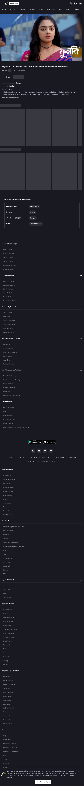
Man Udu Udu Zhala (9, 388)
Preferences (71, 457)
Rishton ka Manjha (8, 408)
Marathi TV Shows (8, 254)
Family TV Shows (8, 289)
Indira (5, 507)
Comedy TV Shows (8, 293)
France (5, 755)
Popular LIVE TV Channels (10, 580)
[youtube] (50, 451)
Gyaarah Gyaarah (8, 617)
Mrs (4, 550)
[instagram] (38, 451)
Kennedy (6, 535)
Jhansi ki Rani (7, 483)
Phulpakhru (6, 392)
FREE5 (41, 9)
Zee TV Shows (7, 313)
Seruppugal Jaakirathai (10, 629)
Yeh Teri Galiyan (8, 348)
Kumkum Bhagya (8, 487)
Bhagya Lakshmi (8, 415)
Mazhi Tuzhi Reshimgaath (11, 376)
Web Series (51, 9)
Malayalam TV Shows (9, 265)
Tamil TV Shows (8, 257)
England (5, 767)
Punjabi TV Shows (8, 269)
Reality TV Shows (8, 297)
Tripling (5, 661)
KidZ (60, 9)
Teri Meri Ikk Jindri (8, 364)
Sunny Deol (6, 704)
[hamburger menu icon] (80, 3)
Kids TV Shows (7, 515)
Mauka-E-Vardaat (8, 423)
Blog (4, 736)
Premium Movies (7, 521)
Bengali (19, 82)
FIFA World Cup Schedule (10, 751)
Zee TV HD (6, 590)
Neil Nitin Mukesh (8, 708)
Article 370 (6, 562)
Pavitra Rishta (7, 356)
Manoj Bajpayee (8, 692)
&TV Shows (6, 317)
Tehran (5, 539)
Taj (4, 653)
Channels (10, 457)
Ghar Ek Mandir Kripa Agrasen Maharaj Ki (16, 427)
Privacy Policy (45, 457)
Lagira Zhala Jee (8, 384)
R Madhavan (7, 677)
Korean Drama (7, 511)
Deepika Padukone (9, 684)
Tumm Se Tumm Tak (9, 479)
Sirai (4, 554)
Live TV (68, 9)
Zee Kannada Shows (9, 325)
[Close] (78, 771)
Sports (12, 9)
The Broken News (8, 637)
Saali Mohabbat (8, 531)
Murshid (5, 614)
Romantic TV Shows (9, 285)
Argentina (6, 763)
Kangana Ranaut (8, 720)
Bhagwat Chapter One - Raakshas (13, 527)
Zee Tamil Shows (8, 329)
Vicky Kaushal (7, 700)
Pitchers (5, 665)
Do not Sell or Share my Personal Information (41, 462)
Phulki (4, 70)
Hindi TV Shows (8, 250)
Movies (32, 9)
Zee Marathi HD (8, 598)
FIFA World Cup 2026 (9, 744)
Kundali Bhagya (8, 491)
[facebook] (32, 451)
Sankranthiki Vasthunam (10, 542)
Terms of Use (59, 457)
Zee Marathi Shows (9, 321)
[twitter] (44, 451)
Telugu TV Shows (8, 261)
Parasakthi (6, 566)
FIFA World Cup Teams (10, 748)
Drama (9, 88)
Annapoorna (7, 503)
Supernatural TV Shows (10, 301)
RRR (4, 574)
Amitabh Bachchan (9, 716)
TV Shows (22, 9)
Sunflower (6, 657)
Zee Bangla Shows (8, 332)
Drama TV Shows (8, 281)
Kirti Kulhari (6, 712)
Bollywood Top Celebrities (10, 670)
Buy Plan (15, 3)
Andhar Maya (7, 625)
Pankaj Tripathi (7, 696)
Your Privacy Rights (43, 782)
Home (4, 9)
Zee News (6, 586)
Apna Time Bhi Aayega (10, 352)
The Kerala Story (8, 558)
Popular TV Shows (7, 469)
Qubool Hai (6, 360)
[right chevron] (2, 126)
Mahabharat (7, 475)
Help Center (32, 457)
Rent (77, 9)
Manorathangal (8, 621)
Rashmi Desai (7, 724)
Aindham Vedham (8, 633)
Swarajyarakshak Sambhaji (11, 396)
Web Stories (7, 740)
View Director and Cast (10, 97)
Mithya (5, 649)
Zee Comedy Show (9, 419)
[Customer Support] (75, 3)
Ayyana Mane (7, 610)
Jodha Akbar (7, 344)
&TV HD (5, 594)
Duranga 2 (6, 645)
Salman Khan (7, 688)
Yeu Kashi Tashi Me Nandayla (12, 380)
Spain (5, 759)
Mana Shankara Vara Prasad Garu (13, 546)
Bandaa (5, 570)
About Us (20, 457)
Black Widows (7, 641)
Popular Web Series (8, 603)
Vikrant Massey (8, 681)
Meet (4, 411)
